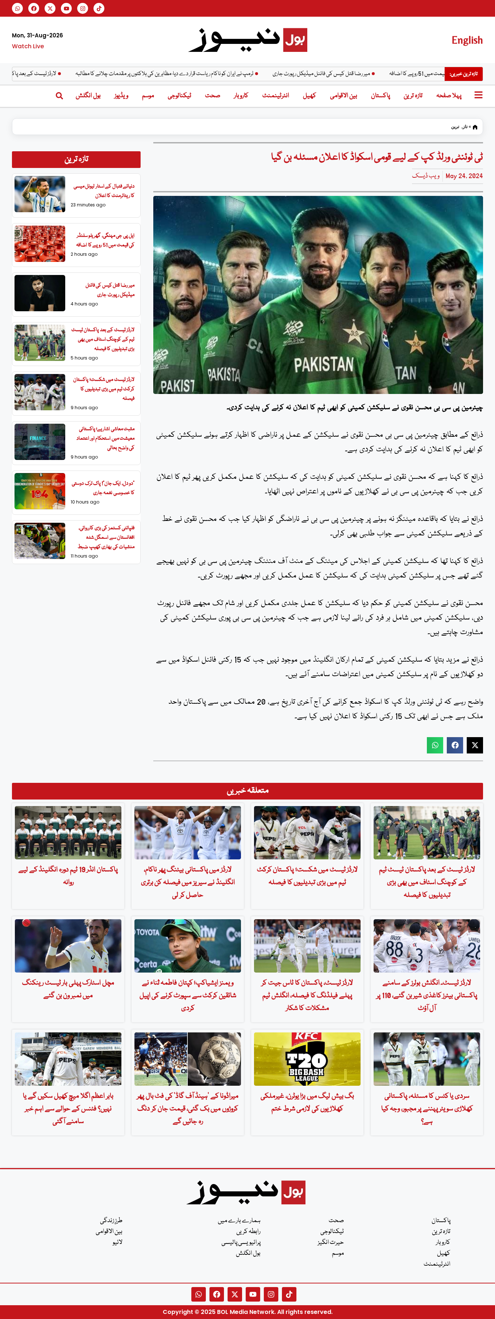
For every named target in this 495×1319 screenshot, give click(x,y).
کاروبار (241, 96)
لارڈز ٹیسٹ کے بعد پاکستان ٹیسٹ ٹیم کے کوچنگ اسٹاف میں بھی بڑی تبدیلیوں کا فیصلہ (103, 339)
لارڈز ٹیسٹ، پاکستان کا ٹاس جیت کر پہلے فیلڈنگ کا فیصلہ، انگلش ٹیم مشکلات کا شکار (307, 996)
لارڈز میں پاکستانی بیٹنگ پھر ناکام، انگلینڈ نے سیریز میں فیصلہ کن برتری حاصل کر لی (188, 882)
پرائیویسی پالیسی (241, 1243)
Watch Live (28, 46)
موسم (148, 96)
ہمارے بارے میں (239, 1221)
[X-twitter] (50, 8)
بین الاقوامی (343, 96)
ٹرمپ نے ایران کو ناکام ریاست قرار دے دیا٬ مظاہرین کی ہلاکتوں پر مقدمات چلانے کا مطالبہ (196, 74)
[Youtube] (66, 8)
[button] (435, 745)
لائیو (117, 1243)
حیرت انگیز (331, 1243)
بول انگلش (88, 96)
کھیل (309, 96)
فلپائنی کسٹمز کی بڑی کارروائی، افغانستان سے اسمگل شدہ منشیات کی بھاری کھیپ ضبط (106, 537)
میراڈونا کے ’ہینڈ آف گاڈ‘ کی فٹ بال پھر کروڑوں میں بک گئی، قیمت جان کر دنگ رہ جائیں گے (187, 1109)
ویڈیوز (121, 96)
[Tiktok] (98, 8)
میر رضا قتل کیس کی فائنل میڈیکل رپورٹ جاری (353, 74)
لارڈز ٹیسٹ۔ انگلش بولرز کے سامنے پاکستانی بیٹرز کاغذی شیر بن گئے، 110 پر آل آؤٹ (427, 996)
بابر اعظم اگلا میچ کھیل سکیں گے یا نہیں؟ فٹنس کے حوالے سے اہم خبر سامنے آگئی (68, 1109)
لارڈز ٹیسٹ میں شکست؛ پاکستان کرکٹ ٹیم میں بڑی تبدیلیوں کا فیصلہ (103, 389)
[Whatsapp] (17, 8)
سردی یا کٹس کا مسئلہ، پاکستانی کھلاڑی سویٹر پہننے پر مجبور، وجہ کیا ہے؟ (427, 1109)
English (467, 39)
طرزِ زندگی (111, 1221)
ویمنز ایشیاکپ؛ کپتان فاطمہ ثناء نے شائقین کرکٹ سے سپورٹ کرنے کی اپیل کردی (188, 996)
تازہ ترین (413, 96)
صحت (212, 96)
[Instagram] (82, 8)
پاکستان (380, 96)
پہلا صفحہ (448, 96)
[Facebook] (33, 8)
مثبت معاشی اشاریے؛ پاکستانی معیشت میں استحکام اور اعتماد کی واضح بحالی (105, 438)
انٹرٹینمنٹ (275, 96)
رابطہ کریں (248, 1232)
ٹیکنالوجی (179, 96)
